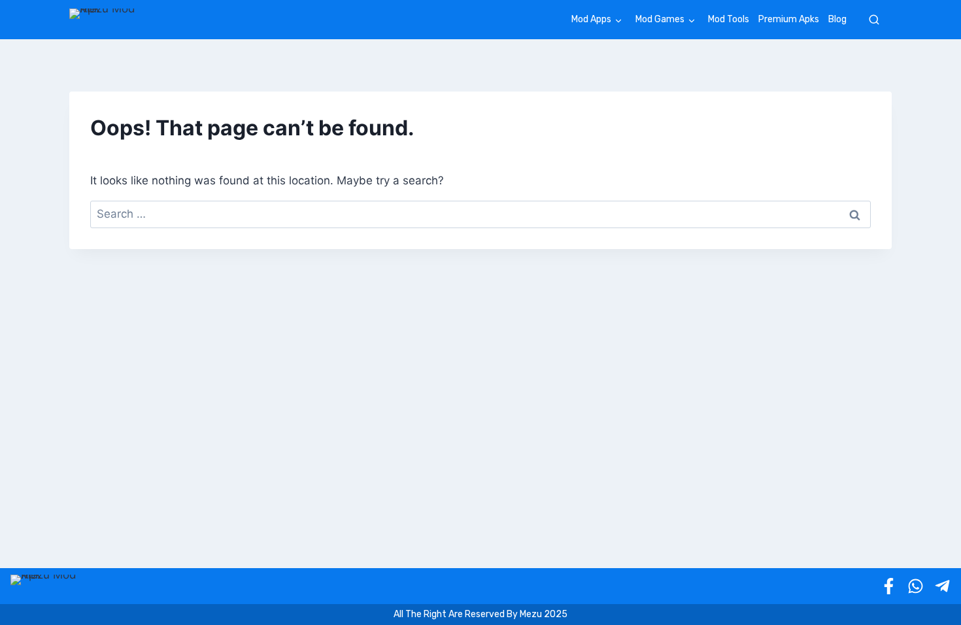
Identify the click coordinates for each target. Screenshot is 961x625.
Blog (837, 19)
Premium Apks (788, 19)
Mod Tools (728, 19)
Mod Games (659, 19)
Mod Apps (591, 19)
